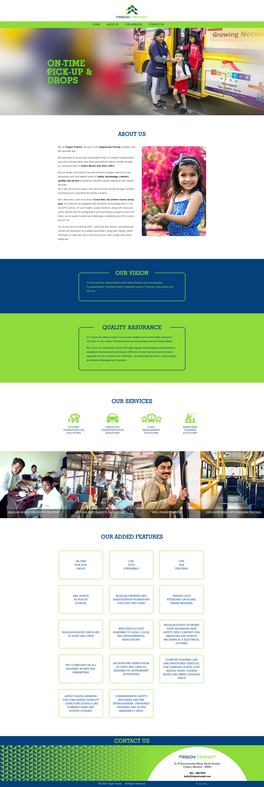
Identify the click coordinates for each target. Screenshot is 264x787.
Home (96, 24)
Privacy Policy (202, 784)
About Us (112, 24)
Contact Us (156, 24)
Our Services (133, 24)
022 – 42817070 (197, 773)
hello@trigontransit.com (197, 776)
